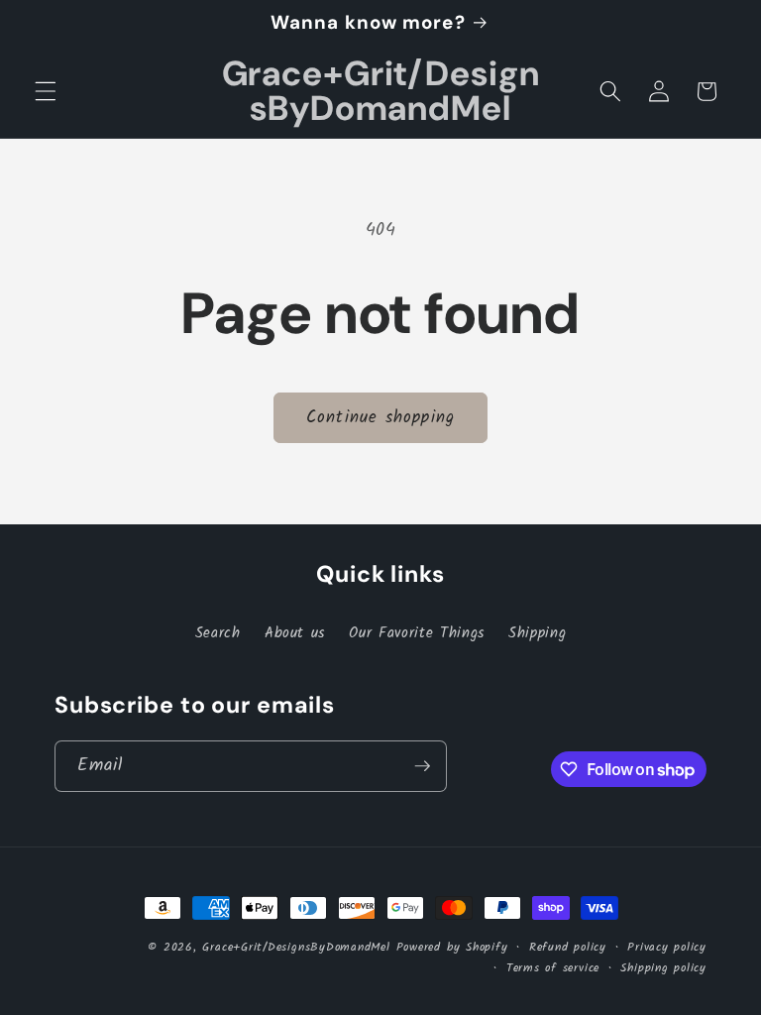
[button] (45, 91)
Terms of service (552, 968)
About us (295, 633)
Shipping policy (663, 968)
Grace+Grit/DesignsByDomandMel (295, 947)
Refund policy (567, 947)
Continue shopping (380, 417)
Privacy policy (667, 947)
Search (218, 633)
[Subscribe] (422, 766)
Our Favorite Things (417, 633)
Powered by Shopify (452, 947)
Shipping (537, 633)
